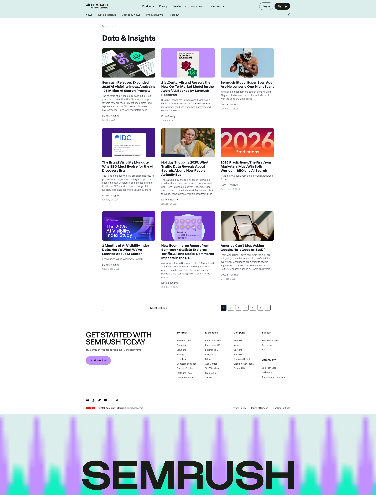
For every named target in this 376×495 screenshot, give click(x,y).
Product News (154, 14)
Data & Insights (107, 14)
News (89, 14)
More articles (158, 307)
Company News (131, 14)
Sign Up (282, 6)
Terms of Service (259, 408)
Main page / (109, 26)
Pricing (163, 6)
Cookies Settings (281, 408)
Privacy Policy (239, 408)
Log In (266, 6)
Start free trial (98, 360)
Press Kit (174, 14)
